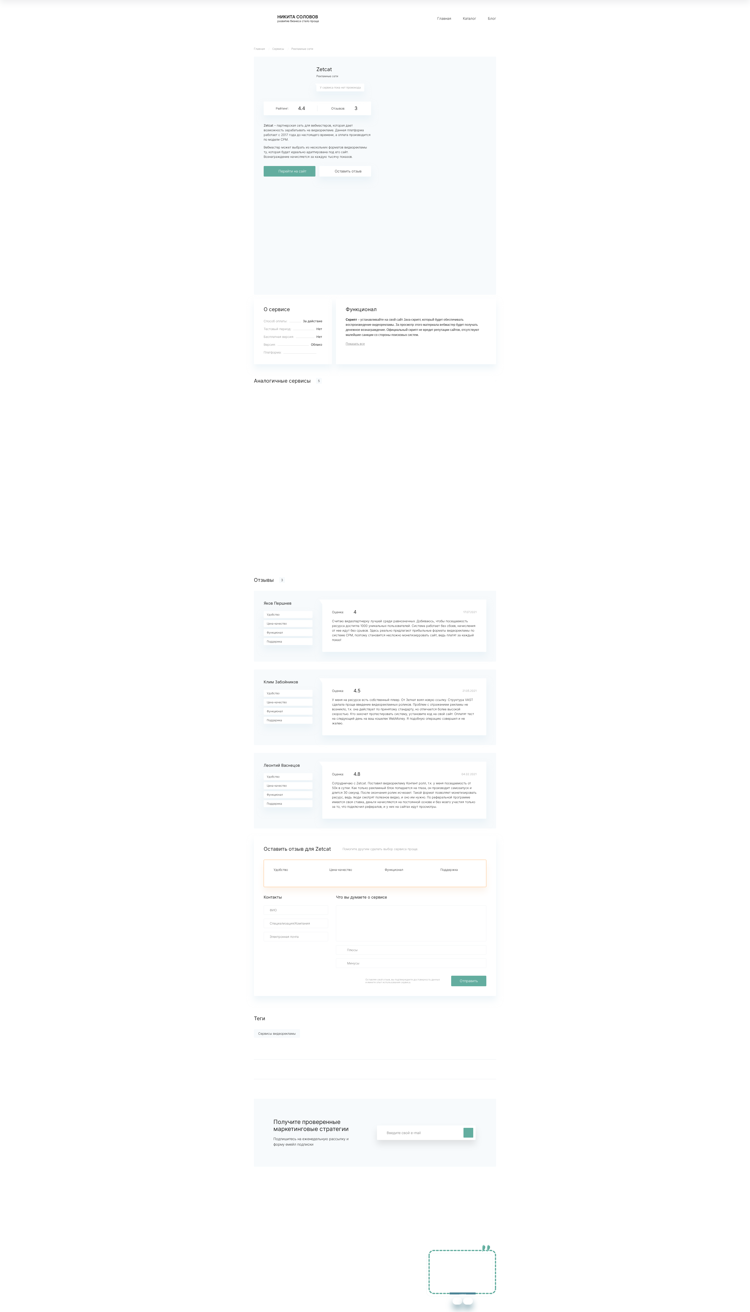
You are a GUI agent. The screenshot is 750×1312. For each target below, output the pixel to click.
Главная (444, 18)
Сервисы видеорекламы (277, 1033)
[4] (296, 876)
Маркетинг (336, 1265)
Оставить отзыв (348, 171)
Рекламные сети (302, 48)
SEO (331, 1276)
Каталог (469, 18)
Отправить (469, 981)
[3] (289, 876)
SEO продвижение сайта (273, 1271)
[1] (276, 876)
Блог (492, 18)
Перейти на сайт (292, 171)
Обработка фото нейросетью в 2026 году (285, 1276)
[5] (302, 876)
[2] (282, 876)
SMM (331, 1271)
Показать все (355, 343)
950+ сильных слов (269, 1265)
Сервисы (278, 48)
